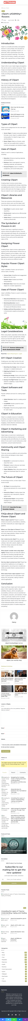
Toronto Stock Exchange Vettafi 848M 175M (6, 695)
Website (3, 739)
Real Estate (5, 976)
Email (3, 733)
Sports (3, 971)
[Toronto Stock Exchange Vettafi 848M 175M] (7, 688)
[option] (14, 845)
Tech (3, 957)
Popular (4, 772)
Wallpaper (4, 974)
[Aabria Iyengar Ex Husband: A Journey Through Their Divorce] (6, 810)
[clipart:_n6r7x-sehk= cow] (5, 927)
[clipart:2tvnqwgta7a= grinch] (5, 920)
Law (3, 978)
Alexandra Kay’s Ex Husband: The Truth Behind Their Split (18, 791)
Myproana (4, 962)
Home (4, 8)
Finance (4, 981)
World (7, 8)
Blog (3, 952)
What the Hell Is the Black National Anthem (20, 680)
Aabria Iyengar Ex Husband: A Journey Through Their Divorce (18, 810)
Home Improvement (7, 969)
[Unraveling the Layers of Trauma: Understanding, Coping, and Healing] (6, 802)
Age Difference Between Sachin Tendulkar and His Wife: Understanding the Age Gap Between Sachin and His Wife (18, 819)
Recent (13, 772)
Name (3, 728)
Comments (23, 772)
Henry (5, 20)
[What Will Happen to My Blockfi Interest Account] (5, 116)
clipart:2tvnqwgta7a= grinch (18, 918)
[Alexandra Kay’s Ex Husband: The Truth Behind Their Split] (6, 792)
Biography (4, 959)
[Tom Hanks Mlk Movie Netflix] (21, 688)
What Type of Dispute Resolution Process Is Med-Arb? (7, 680)
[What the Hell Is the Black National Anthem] (21, 673)
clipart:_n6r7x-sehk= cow (17, 925)
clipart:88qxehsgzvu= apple (14, 353)
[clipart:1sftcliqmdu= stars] (5, 934)
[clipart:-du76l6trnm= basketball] (5, 940)
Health (3, 964)
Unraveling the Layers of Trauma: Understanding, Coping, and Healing (17, 799)
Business (4, 966)
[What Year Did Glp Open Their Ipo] (5, 109)
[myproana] (10, 2)
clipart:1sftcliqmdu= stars (17, 931)
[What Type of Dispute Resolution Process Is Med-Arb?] (7, 673)
